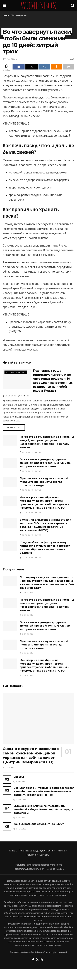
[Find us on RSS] (42, 960)
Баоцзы (18, 776)
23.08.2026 (10, 396)
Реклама (31, 854)
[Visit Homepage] (38, 5)
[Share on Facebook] (19, 66)
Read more (16, 427)
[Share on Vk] (44, 66)
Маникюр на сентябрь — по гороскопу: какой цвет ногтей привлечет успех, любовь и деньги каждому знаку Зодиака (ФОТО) (44, 503)
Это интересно (19, 15)
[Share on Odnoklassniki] (56, 66)
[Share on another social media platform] (68, 66)
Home (6, 15)
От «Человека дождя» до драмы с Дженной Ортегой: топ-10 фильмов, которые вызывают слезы (45, 463)
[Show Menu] (4, 5)
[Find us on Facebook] (33, 960)
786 (39, 471)
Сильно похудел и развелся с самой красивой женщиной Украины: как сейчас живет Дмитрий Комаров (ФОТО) (31, 755)
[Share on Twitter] (31, 66)
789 (39, 490)
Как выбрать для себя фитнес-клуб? (38, 824)
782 (27, 396)
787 (39, 452)
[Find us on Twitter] (37, 960)
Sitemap (60, 850)
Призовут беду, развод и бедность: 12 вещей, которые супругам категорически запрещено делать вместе (47, 442)
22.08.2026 (27, 452)
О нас (12, 850)
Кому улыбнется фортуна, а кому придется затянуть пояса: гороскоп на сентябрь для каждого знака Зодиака (45, 547)
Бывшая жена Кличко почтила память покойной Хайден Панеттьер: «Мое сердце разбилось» (43, 809)
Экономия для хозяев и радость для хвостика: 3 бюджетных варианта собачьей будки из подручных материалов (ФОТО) (45, 525)
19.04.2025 (10, 59)
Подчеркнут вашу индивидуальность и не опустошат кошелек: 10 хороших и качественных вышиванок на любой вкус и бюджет (47, 582)
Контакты (44, 854)
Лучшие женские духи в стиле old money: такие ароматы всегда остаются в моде (44, 482)
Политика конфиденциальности (36, 850)
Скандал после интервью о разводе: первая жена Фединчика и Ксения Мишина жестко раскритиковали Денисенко (43, 791)
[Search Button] (72, 5)
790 (39, 535)
